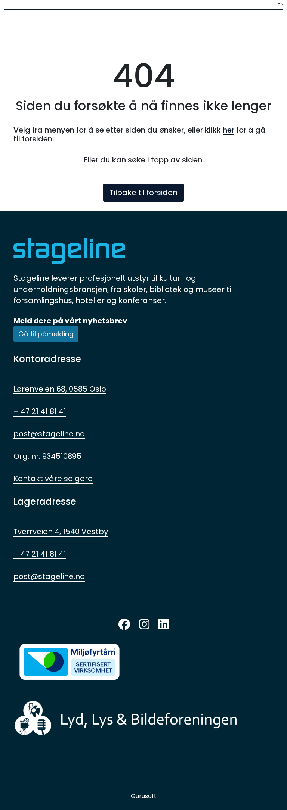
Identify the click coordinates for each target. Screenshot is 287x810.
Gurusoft (144, 796)
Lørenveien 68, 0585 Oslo (59, 389)
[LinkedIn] (163, 624)
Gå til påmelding (46, 334)
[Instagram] (144, 624)
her (228, 130)
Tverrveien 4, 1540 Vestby (60, 531)
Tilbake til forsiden (143, 192)
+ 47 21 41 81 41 (39, 411)
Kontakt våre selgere (53, 478)
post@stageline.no (49, 434)
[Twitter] (124, 624)
